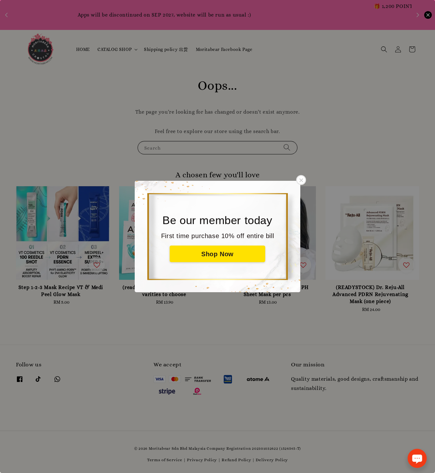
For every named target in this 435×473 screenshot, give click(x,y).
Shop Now (217, 254)
